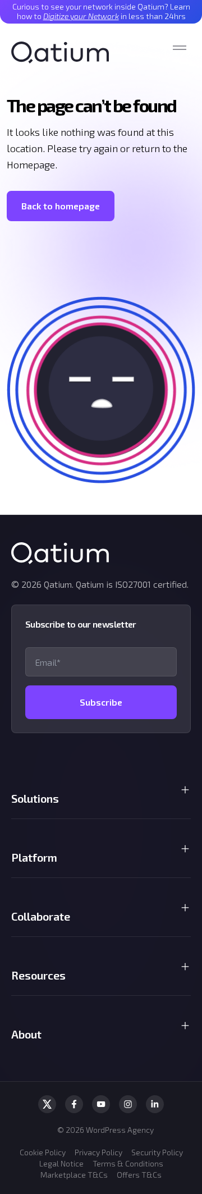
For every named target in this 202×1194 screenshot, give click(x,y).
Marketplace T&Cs (74, 1174)
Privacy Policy (98, 1152)
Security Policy (157, 1152)
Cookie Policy (43, 1152)
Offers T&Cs (139, 1174)
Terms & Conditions (128, 1163)
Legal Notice (61, 1163)
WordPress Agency (120, 1129)
